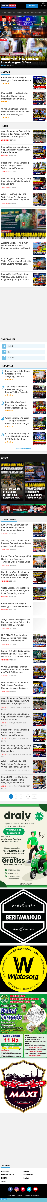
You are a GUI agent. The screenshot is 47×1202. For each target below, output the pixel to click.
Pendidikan (28, 1175)
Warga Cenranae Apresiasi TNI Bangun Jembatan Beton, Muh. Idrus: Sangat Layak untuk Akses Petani (17, 421)
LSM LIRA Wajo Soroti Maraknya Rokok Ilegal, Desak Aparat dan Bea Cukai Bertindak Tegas (16, 405)
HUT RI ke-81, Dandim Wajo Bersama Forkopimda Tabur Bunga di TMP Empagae (14, 638)
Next (34, 796)
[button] (37, 39)
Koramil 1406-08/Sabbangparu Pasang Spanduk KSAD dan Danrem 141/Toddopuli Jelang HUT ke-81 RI (15, 654)
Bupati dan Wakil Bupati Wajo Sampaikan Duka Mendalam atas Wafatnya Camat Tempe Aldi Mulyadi (15, 575)
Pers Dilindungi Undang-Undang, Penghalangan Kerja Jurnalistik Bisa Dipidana (16, 181)
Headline (5, 1171)
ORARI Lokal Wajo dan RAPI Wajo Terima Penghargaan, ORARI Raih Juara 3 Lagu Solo (15, 197)
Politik (10, 346)
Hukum (26, 12)
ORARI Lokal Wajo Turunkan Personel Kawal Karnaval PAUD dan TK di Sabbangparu (15, 112)
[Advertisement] (23, 312)
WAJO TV (32, 6)
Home (4, 12)
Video (10, 352)
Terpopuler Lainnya (23, 449)
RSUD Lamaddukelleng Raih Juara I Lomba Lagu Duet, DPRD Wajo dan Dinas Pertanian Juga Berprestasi (18, 436)
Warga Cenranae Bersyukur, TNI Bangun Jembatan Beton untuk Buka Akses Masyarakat (15, 622)
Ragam (40, 65)
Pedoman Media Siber (31, 1195)
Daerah (19, 12)
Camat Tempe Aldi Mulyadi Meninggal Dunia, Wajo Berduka (16, 79)
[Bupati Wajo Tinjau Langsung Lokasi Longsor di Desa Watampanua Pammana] (39, 735)
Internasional (36, 12)
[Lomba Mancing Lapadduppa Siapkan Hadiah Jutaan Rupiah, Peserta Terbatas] (39, 719)
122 (28, 796)
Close (3, 1199)
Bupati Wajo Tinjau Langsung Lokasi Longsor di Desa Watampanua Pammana (15, 166)
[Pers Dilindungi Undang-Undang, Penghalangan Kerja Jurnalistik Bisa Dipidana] (39, 751)
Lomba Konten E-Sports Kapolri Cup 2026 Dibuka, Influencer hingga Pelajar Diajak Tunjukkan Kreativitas (16, 277)
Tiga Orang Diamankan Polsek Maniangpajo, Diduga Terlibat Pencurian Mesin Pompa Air (17, 389)
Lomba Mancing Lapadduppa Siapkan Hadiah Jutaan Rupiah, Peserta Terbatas (16, 150)
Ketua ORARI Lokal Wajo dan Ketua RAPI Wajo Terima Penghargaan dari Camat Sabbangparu (14, 96)
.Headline (11, 12)
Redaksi (19, 1195)
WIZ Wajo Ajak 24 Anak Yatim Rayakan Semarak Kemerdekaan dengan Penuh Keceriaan (16, 543)
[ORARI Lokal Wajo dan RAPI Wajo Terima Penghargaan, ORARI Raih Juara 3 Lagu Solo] (39, 766)
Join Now (11, 1195)
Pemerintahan (7, 1175)
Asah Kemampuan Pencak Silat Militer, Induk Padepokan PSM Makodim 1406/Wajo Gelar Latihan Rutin (15, 134)
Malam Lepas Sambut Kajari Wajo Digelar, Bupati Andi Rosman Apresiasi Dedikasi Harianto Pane (14, 685)
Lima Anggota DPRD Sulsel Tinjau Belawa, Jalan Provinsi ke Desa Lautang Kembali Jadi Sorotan (16, 261)
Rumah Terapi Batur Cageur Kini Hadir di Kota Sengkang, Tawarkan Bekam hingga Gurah (18, 374)
